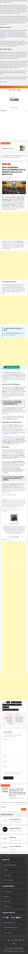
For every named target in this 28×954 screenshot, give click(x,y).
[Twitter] (12, 537)
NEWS (9, 164)
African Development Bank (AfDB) (10, 709)
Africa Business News (16, 702)
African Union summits (10, 452)
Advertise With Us (7, 875)
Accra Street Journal (14, 819)
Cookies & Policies (7, 901)
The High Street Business (11, 495)
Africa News (5, 707)
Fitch (26, 66)
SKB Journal (12, 837)
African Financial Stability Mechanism (13, 199)
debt (20, 0)
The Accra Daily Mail (15, 846)
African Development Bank (7, 5)
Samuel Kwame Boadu (7, 177)
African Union (16, 19)
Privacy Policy (20, 509)
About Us (17, 951)
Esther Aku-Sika (13, 798)
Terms (5, 951)
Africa (4, 36)
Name (5, 755)
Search (3, 807)
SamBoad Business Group (18, 949)
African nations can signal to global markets (14, 437)
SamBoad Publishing (15, 828)
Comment (6, 739)
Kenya (26, 61)
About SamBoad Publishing (9, 922)
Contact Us (6, 870)
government (12, 33)
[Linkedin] (14, 537)
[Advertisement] (14, 126)
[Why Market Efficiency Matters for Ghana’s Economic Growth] (20, 148)
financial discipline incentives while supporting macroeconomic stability (13, 378)
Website (5, 766)
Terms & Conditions (8, 891)
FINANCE (7, 155)
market (21, 291)
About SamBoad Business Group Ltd (11, 927)
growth (5, 33)
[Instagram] (15, 537)
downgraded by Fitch (6, 432)
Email (5, 761)
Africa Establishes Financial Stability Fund (12, 704)
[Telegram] (17, 537)
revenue (1, 33)
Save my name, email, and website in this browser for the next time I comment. (13, 773)
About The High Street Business (10, 865)
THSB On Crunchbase (8, 880)
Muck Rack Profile (7, 906)
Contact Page (4, 511)
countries (9, 393)
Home (3, 155)
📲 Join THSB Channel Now (11, 367)
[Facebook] (10, 537)
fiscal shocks (8, 289)
